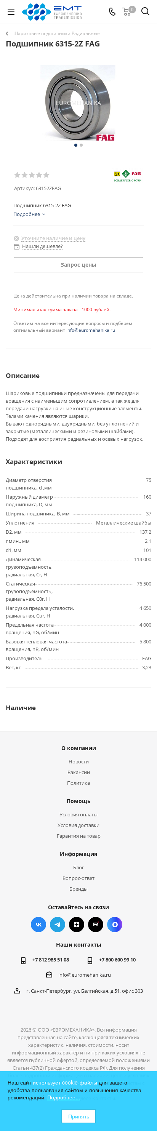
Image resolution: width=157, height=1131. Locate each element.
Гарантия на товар (79, 835)
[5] (46, 175)
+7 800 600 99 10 (117, 959)
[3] (32, 175)
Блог (78, 867)
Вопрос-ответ (78, 878)
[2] (25, 175)
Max (114, 924)
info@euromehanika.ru (90, 330)
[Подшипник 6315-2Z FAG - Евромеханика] (78, 103)
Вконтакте (38, 924)
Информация (78, 853)
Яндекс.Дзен (76, 924)
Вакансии (78, 772)
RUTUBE (95, 924)
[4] (39, 175)
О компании (78, 748)
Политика (78, 782)
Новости (79, 761)
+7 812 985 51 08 (50, 959)
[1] (17, 175)
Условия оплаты (78, 814)
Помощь (79, 801)
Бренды (78, 888)
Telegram (57, 924)
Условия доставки (78, 825)
